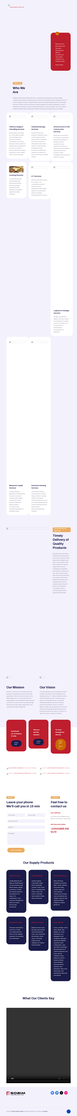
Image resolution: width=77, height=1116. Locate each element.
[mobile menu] (67, 6)
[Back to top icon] (69, 1111)
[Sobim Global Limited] (16, 6)
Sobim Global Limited (17, 1111)
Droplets (45, 1111)
